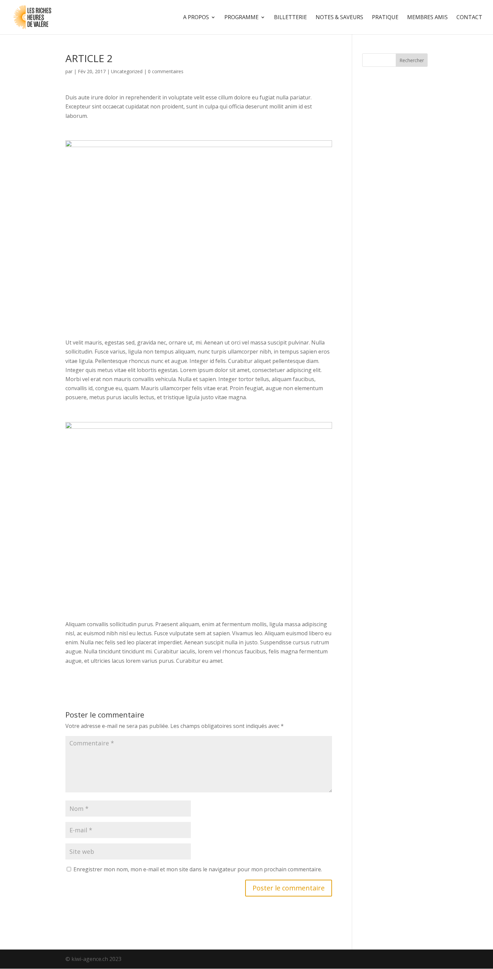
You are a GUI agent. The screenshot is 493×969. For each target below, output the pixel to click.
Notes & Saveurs (339, 18)
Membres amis (427, 18)
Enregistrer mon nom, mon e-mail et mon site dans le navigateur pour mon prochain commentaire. (197, 869)
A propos (196, 18)
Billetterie (290, 18)
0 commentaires (165, 71)
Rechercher (411, 60)
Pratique (385, 18)
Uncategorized (127, 71)
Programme (241, 18)
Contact (469, 18)
